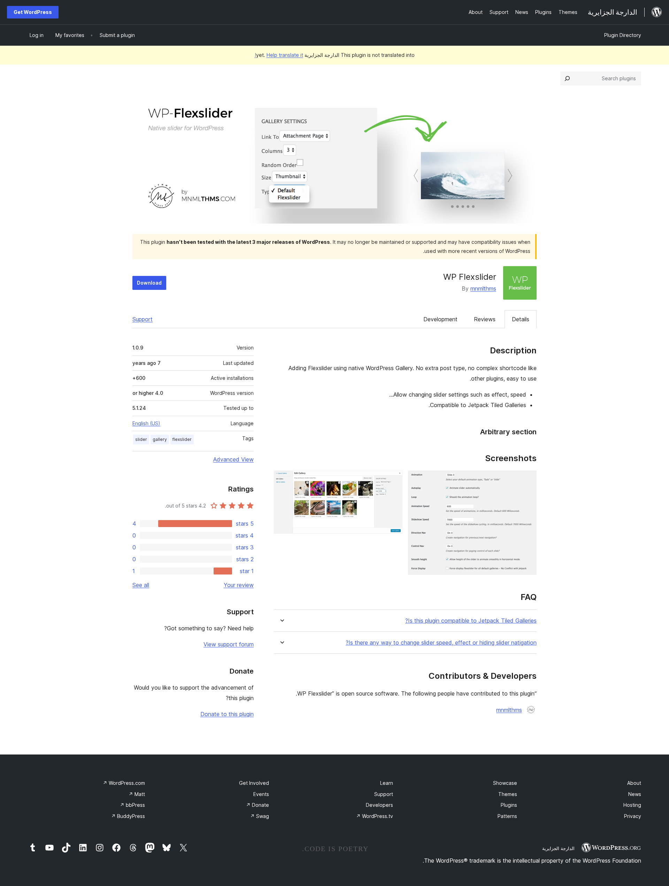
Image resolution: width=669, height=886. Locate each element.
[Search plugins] (567, 78)
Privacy (632, 816)
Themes (507, 794)
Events (261, 794)
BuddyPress (128, 816)
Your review (239, 584)
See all (140, 584)
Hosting (632, 805)
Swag (259, 816)
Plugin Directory (622, 35)
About (634, 783)
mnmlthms (483, 288)
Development (440, 319)
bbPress (132, 805)
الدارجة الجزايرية (558, 848)
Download (149, 283)
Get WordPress (33, 12)
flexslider (182, 439)
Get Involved (254, 783)
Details (520, 319)
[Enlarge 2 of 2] (393, 479)
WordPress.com (124, 783)
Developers (379, 805)
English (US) (146, 423)
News (634, 794)
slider (141, 439)
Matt (137, 794)
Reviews (484, 319)
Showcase (505, 783)
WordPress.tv (374, 816)
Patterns (507, 816)
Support (142, 319)
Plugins (509, 805)
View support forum (228, 644)
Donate (257, 805)
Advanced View (233, 459)
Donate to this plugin (227, 714)
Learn (386, 783)
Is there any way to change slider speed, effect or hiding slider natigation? (441, 642)
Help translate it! (279, 55)
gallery (160, 439)
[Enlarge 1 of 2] (527, 479)
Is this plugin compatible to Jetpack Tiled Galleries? (471, 620)
